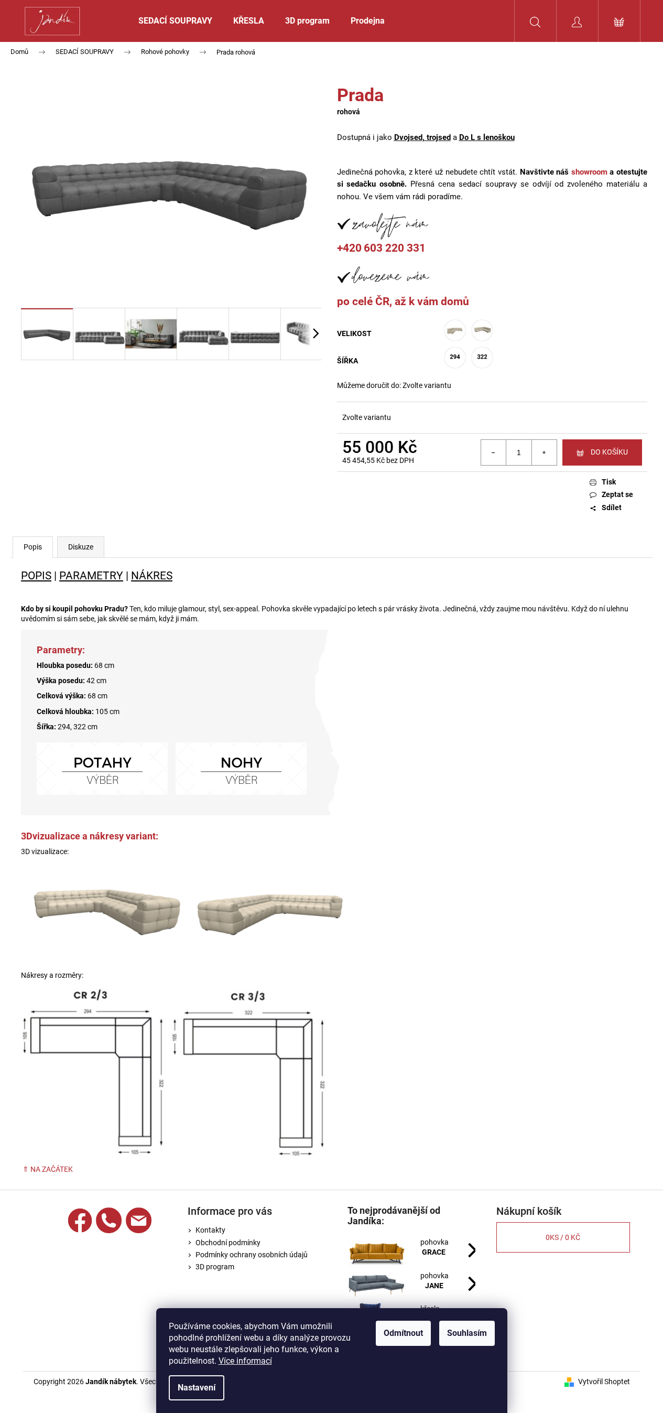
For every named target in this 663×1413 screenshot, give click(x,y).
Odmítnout (403, 1333)
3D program (214, 1267)
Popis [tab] (33, 547)
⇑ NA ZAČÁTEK (47, 1169)
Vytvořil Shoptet (604, 1381)
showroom (589, 172)
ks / (563, 1237)
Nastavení (196, 1388)
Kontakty (210, 1230)
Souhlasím (467, 1333)
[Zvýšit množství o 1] (544, 452)
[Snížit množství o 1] (493, 452)
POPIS (36, 575)
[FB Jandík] (80, 1220)
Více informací (245, 1361)
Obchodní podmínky (227, 1242)
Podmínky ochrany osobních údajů (251, 1254)
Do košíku (609, 452)
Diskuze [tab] (80, 547)
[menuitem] (175, 21)
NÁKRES (151, 575)
